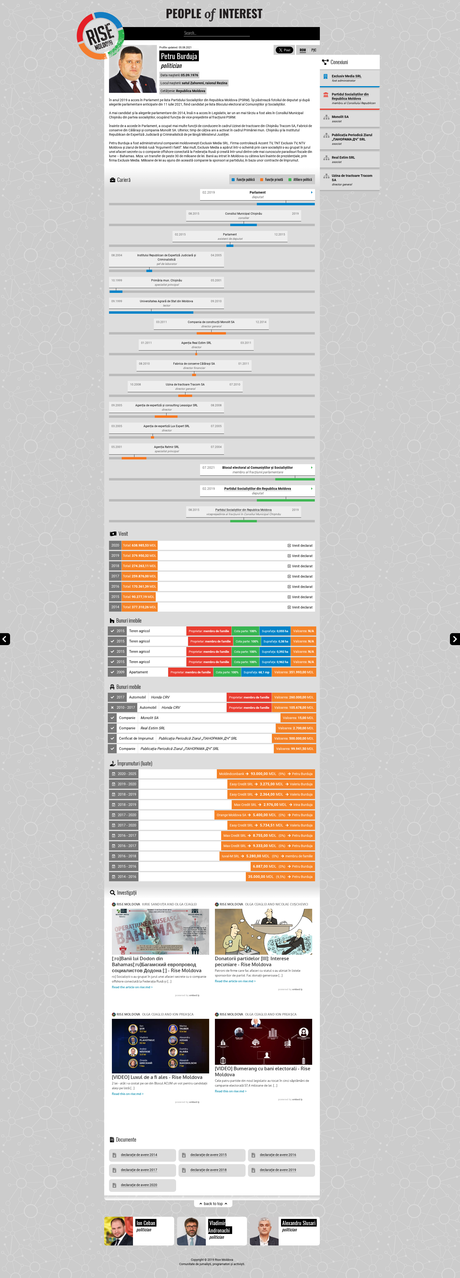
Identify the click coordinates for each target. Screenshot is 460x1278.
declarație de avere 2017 (139, 1170)
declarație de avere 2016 (278, 1155)
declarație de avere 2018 (208, 1170)
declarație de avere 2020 (139, 1185)
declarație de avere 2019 (278, 1170)
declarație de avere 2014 (139, 1155)
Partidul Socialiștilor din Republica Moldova (257, 489)
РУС (313, 49)
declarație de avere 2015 (208, 1155)
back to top (213, 1203)
